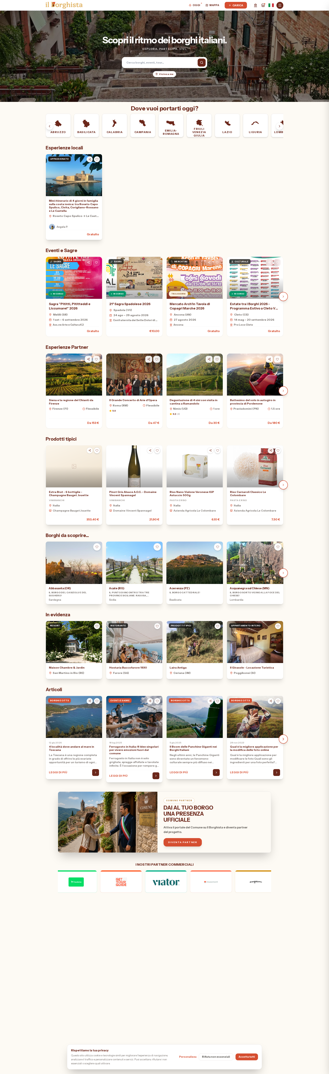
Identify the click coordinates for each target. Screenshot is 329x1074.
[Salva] (97, 159)
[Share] (90, 159)
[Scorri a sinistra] (49, 126)
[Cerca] (202, 63)
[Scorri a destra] (279, 126)
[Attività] (263, 5)
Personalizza (187, 1056)
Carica (237, 5)
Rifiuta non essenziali (216, 1056)
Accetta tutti (247, 1056)
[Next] (283, 296)
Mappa (214, 5)
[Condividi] (88, 262)
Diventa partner (182, 842)
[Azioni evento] (96, 262)
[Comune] (255, 5)
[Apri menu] (279, 5)
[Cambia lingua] (271, 5)
